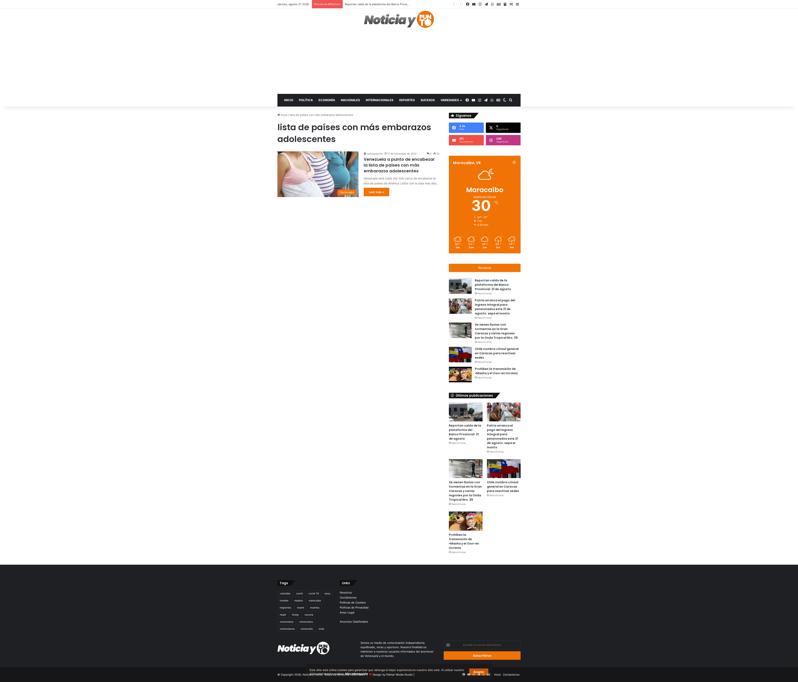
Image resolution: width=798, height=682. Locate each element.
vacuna (308, 614)
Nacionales (350, 100)
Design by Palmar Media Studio (393, 674)
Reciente (484, 268)
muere (300, 607)
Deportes (407, 100)
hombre (284, 600)
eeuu (327, 593)
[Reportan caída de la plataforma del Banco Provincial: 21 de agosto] (460, 286)
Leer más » (376, 192)
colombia (285, 593)
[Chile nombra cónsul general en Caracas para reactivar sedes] (460, 354)
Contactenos (511, 674)
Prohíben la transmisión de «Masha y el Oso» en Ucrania (464, 541)
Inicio (288, 100)
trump (295, 614)
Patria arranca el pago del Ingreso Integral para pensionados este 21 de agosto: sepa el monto (502, 436)
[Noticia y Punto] (399, 21)
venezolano (306, 621)
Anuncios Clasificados (354, 621)
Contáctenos (348, 597)
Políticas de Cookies (353, 602)
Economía (327, 100)
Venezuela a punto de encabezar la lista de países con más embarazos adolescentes (399, 165)
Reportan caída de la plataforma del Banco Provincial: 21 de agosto (388, 4)
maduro (298, 600)
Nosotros (346, 592)
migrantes (285, 607)
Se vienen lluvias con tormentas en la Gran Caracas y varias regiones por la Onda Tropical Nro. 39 (465, 491)
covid (299, 593)
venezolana (286, 621)
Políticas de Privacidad (354, 607)
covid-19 (313, 593)
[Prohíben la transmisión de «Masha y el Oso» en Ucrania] (460, 374)
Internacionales (379, 100)
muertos (314, 607)
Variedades (450, 100)
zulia (321, 628)
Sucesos (428, 100)
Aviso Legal (347, 612)
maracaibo (315, 600)
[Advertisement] (399, 63)
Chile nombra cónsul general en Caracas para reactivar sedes (497, 353)
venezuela (306, 628)
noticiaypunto (375, 153)
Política (306, 100)
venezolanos (287, 628)
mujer (283, 614)
